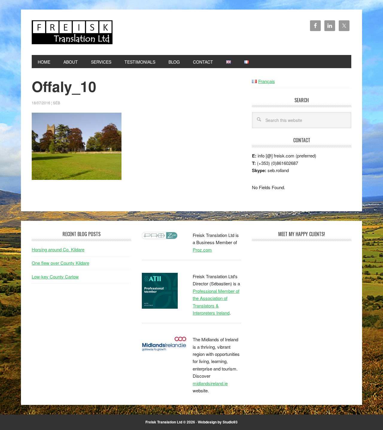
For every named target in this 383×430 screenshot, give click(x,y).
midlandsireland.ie (210, 383)
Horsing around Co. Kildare (58, 249)
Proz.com (202, 250)
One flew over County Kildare (60, 263)
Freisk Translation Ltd (72, 32)
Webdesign (207, 422)
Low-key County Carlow (55, 276)
